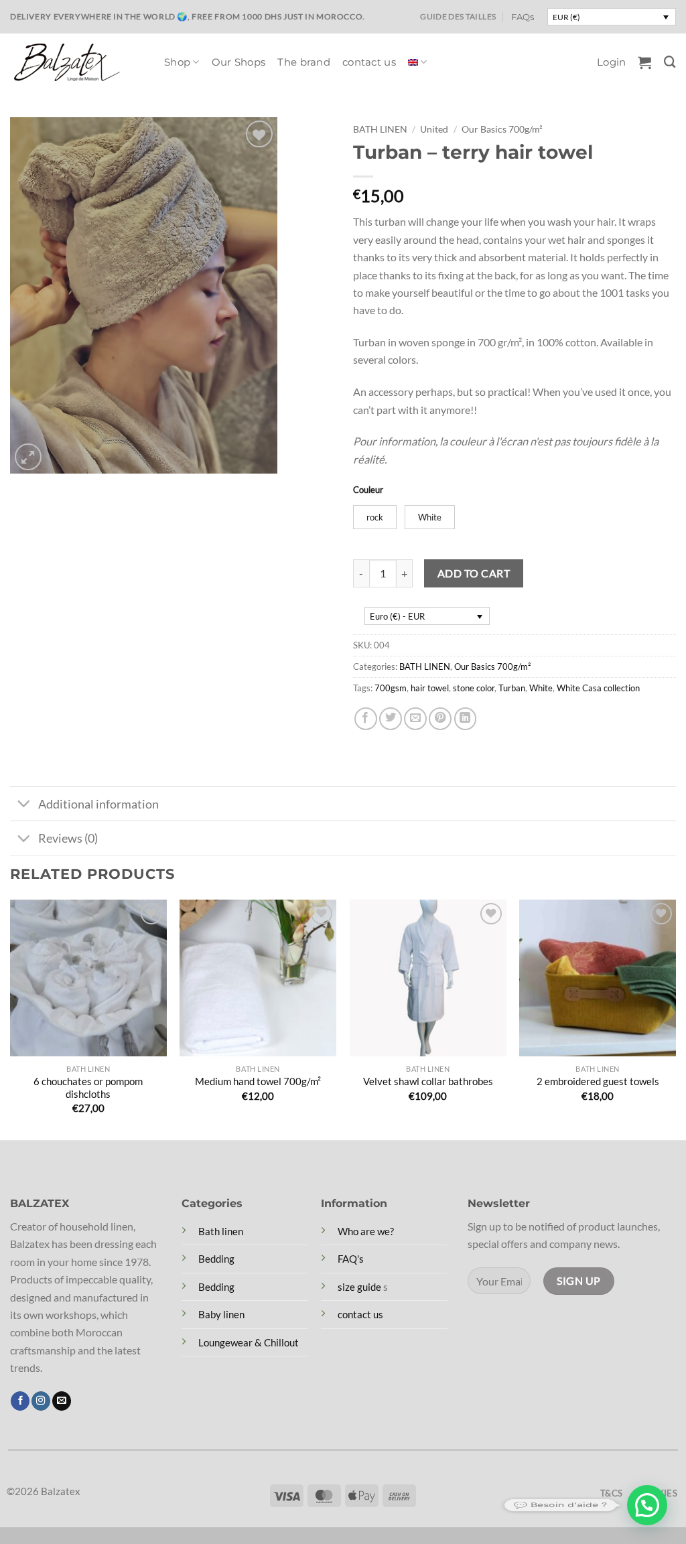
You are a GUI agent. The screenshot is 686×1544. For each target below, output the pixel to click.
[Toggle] (23, 805)
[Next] (675, 1018)
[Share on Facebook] (365, 718)
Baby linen (221, 1314)
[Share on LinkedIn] (465, 718)
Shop (177, 62)
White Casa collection (598, 688)
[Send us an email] (61, 1401)
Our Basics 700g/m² (502, 129)
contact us (369, 62)
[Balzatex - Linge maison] (77, 62)
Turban (511, 688)
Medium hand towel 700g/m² (258, 1081)
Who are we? (366, 1231)
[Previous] (11, 1018)
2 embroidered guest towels (598, 1081)
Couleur (368, 489)
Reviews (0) (68, 838)
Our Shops (239, 62)
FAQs (522, 16)
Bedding (216, 1259)
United (434, 129)
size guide (359, 1287)
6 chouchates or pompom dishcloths (88, 1087)
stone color (473, 688)
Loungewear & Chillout (248, 1342)
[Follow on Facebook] (20, 1401)
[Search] (670, 62)
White (541, 688)
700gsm (390, 688)
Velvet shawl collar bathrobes (428, 1081)
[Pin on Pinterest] (440, 718)
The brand (303, 62)
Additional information (98, 803)
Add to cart (473, 573)
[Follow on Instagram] (40, 1401)
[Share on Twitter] (390, 718)
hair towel (430, 688)
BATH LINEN (380, 129)
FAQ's (351, 1259)
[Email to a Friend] (415, 718)
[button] (611, 62)
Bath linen (220, 1231)
